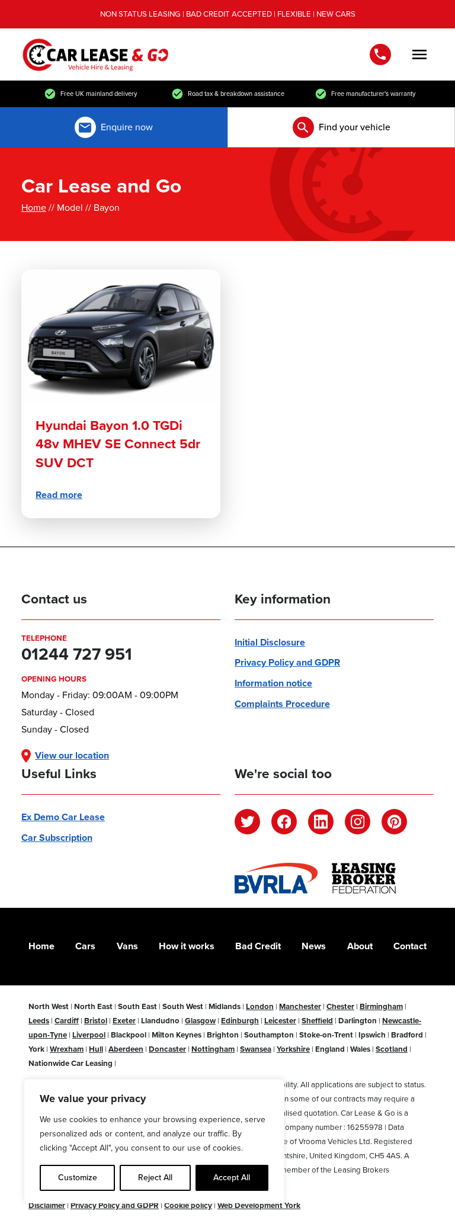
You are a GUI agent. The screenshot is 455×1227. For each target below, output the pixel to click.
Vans (127, 946)
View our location (72, 755)
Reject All (155, 1177)
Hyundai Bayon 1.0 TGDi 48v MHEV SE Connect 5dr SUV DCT (118, 444)
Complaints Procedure (282, 704)
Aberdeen (125, 1049)
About (360, 946)
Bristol (95, 1020)
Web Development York (258, 1205)
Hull (96, 1049)
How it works (186, 946)
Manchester (300, 1006)
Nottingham (213, 1049)
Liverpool (88, 1034)
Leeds (38, 1020)
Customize (77, 1177)
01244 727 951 (383, 54)
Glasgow (200, 1020)
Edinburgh (240, 1020)
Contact (410, 946)
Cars (85, 946)
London (260, 1006)
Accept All (231, 1177)
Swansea (255, 1049)
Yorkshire (293, 1049)
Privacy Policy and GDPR (287, 662)
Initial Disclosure (270, 642)
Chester (340, 1006)
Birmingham (381, 1006)
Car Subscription (56, 837)
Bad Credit (258, 946)
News (314, 946)
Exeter (124, 1020)
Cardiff (67, 1020)
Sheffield (317, 1020)
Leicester (280, 1020)
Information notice (273, 683)
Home (33, 207)
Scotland (392, 1049)
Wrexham (67, 1049)
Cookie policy (188, 1205)
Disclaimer (46, 1205)
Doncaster (167, 1049)
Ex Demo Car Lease (63, 817)
